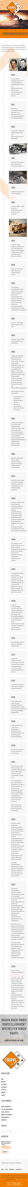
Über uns (3, 1081)
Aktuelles (3, 1089)
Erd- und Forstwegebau (7, 1109)
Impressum (11, 1169)
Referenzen (4, 1087)
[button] (2, 5)
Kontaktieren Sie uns (14, 1040)
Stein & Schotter (5, 1112)
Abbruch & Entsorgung (6, 1114)
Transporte (4, 1120)
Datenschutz (19, 1169)
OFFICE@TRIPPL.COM (6, 1148)
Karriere (3, 1092)
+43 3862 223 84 (5, 1146)
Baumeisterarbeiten (6, 1106)
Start (2, 1169)
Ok (9, 1184)
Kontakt (3, 1095)
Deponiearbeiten (5, 1117)
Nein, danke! (17, 1184)
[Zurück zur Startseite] (14, 5)
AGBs (6, 1169)
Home (2, 1079)
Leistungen (4, 1084)
